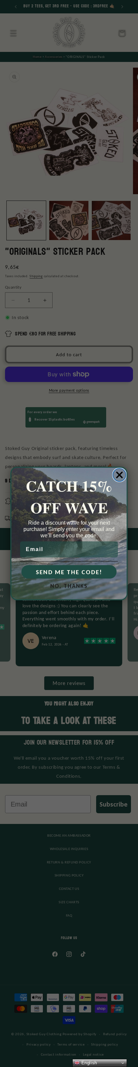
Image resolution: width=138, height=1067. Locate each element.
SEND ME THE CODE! (69, 572)
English (88, 1062)
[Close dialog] (119, 474)
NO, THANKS (69, 586)
